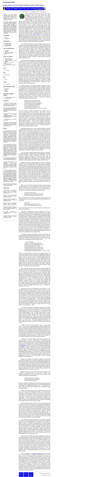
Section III (6, 91)
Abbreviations (7, 38)
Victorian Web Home (26, 11)
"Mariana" (6, 51)
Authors (37, 11)
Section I (6, 89)
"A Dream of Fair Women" (9, 52)
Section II (6, 90)
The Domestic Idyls (8, 98)
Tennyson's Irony (7, 44)
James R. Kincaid (7, 5)
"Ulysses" (6, 61)
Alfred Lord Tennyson (43, 11)
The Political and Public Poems (10, 97)
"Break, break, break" (8, 58)
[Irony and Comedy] (8, 43)
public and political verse (38, 453)
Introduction (7, 50)
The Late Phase (7, 84)
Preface (6, 37)
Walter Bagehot (23, 345)
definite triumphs (36, 33)
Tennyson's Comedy (8, 45)
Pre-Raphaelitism (32, 11)
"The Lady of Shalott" (8, 59)
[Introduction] (7, 88)
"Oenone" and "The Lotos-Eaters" (10, 60)
